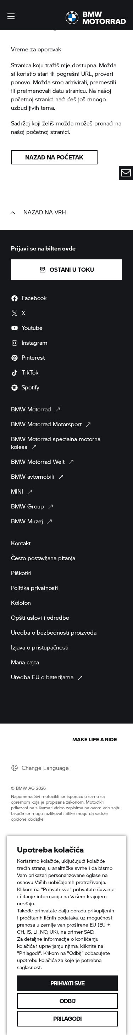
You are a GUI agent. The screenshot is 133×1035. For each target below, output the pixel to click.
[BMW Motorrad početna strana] (96, 17)
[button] (11, 16)
